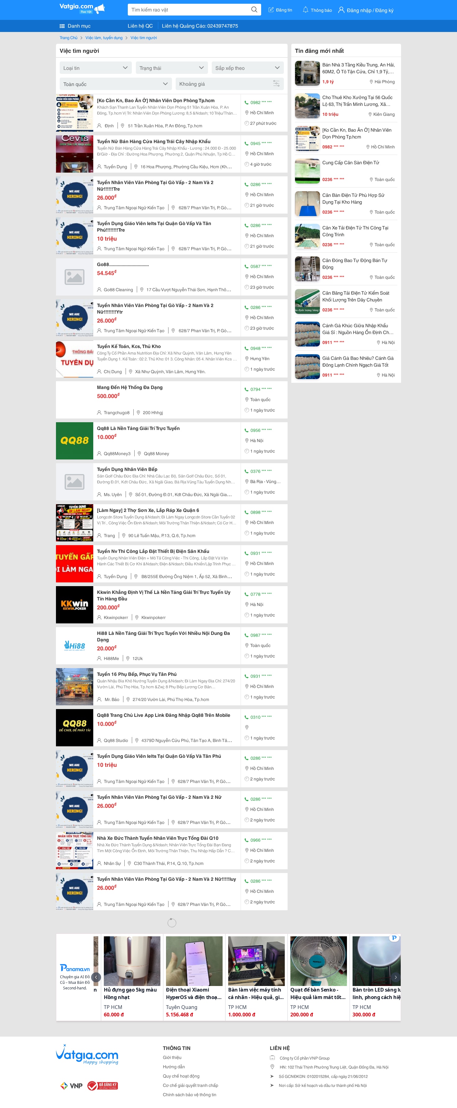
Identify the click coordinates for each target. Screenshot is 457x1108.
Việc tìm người (144, 37)
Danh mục (78, 25)
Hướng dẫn (174, 1066)
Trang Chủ (68, 37)
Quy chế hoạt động (181, 1076)
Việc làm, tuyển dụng (103, 37)
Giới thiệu (172, 1057)
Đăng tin (284, 10)
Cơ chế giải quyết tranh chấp (190, 1085)
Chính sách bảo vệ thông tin (189, 1094)
